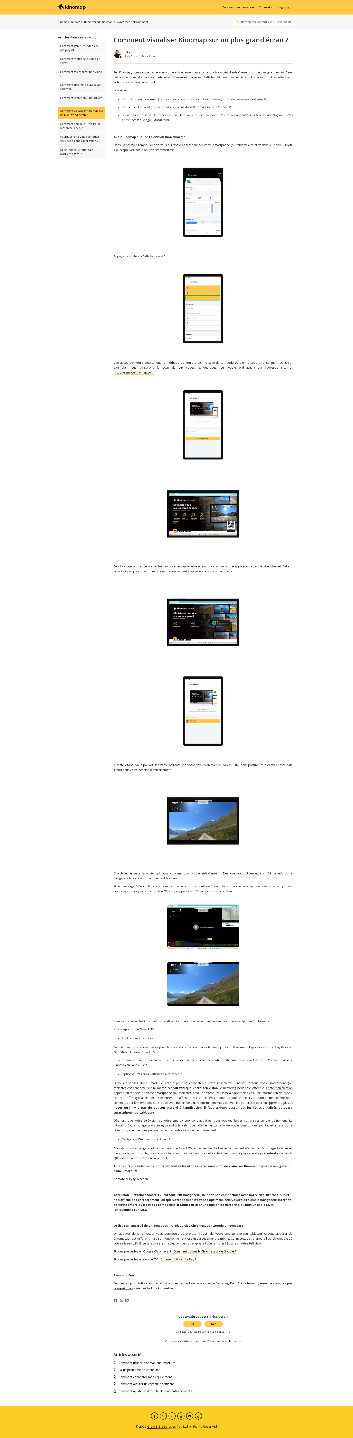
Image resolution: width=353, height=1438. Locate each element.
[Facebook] (115, 1300)
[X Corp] (121, 1300)
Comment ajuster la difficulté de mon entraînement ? (156, 1391)
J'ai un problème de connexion (139, 1370)
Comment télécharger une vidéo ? (81, 74)
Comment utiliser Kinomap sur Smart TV (147, 1363)
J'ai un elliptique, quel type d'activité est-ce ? (76, 152)
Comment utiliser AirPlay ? (178, 1259)
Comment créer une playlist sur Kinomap (80, 87)
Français (284, 7)
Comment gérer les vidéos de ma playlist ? (79, 48)
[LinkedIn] (127, 1300)
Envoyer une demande (238, 7)
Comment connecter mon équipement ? (146, 1377)
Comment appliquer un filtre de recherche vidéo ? (80, 126)
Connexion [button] (266, 7)
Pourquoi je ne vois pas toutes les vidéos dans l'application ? (80, 139)
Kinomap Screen (125, 1153)
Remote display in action (131, 1179)
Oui (192, 1324)
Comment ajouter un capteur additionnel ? (148, 1384)
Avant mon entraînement (132, 22)
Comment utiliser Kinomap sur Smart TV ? (231, 1060)
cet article (248, 1102)
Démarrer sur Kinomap (98, 22)
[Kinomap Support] (72, 7)
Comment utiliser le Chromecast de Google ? (204, 1251)
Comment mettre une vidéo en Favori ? (80, 61)
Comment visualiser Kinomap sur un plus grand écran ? (81, 113)
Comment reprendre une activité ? (81, 100)
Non (213, 1324)
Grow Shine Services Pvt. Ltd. (167, 1426)
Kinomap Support (69, 22)
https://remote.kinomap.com (134, 372)
